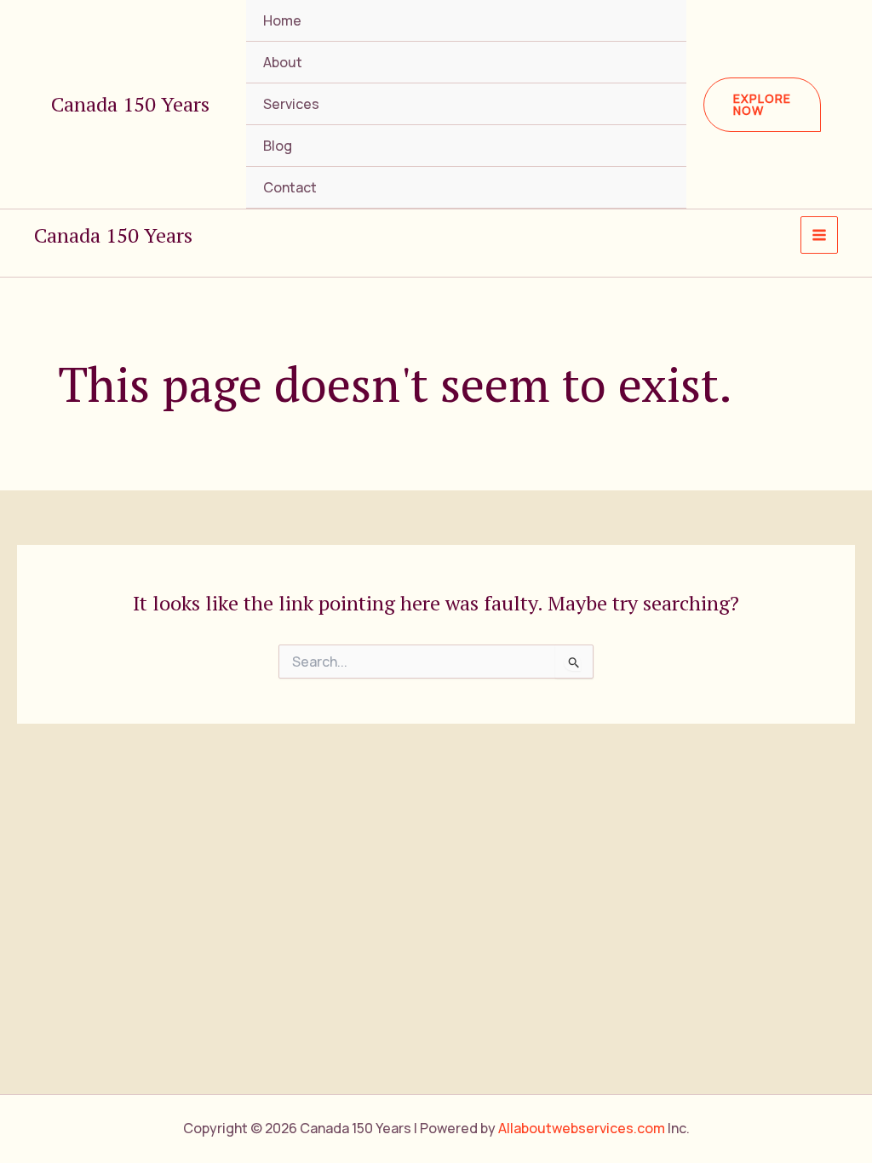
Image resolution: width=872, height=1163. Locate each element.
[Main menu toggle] (819, 235)
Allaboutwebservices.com (581, 1128)
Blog (277, 145)
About (282, 62)
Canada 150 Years (130, 103)
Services (291, 104)
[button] (762, 104)
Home (282, 20)
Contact (290, 187)
